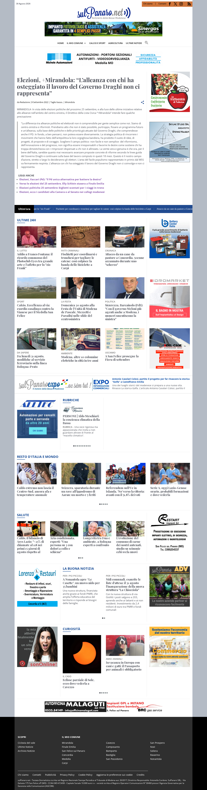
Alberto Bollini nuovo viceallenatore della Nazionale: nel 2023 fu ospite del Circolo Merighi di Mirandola (80, 586)
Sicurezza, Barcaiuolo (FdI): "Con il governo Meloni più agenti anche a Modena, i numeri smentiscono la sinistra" (124, 312)
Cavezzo (110, 742)
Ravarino (155, 754)
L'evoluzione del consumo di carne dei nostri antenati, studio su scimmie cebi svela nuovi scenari (129, 545)
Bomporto (111, 750)
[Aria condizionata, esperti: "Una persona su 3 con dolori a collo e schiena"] (64, 528)
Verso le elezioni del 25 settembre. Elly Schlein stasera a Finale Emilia (61, 183)
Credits (140, 774)
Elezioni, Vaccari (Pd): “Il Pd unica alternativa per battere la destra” (60, 179)
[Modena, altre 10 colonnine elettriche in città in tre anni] (80, 339)
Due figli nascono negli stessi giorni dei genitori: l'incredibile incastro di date (125, 666)
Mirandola (70, 102)
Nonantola (156, 758)
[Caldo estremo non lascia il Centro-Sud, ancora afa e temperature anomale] (37, 473)
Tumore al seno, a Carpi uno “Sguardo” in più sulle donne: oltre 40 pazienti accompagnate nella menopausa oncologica (124, 586)
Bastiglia (110, 754)
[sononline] (37, 665)
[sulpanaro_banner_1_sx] (169, 605)
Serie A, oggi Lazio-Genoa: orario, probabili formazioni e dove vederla (169, 491)
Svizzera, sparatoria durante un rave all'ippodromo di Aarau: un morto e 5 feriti (80, 491)
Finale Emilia (69, 746)
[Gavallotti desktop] (103, 58)
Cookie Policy (85, 774)
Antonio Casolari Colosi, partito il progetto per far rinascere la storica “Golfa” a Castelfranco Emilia (151, 380)
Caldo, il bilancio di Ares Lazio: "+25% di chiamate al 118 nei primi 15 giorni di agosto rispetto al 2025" (30, 545)
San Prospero (157, 742)
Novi (152, 746)
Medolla (66, 758)
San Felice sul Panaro (73, 750)
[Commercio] (169, 665)
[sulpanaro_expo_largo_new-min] (103, 706)
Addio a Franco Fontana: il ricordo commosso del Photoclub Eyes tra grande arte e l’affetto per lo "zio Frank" (35, 261)
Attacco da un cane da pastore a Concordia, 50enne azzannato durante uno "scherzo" (124, 259)
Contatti (162, 4)
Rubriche (71, 400)
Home (60, 43)
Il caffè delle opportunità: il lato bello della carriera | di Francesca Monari (81, 419)
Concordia (67, 754)
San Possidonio (114, 758)
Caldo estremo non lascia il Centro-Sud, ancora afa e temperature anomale (35, 491)
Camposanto (113, 746)
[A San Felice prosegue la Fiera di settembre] (124, 339)
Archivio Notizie (26, 750)
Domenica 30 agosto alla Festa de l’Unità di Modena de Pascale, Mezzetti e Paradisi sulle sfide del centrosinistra (79, 312)
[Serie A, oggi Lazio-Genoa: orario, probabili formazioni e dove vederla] (170, 473)
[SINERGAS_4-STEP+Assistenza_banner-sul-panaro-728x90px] (103, 35)
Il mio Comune (75, 43)
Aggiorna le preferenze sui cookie (114, 774)
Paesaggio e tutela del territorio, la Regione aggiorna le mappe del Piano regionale (78, 668)
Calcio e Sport (97, 43)
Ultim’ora (24, 209)
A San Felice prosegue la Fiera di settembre (122, 358)
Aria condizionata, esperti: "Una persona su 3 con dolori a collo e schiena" (62, 545)
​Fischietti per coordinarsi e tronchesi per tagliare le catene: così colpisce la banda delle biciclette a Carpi (79, 209)
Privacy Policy (67, 774)
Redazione (25, 102)
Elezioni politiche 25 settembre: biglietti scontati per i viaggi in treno (61, 187)
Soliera (154, 750)
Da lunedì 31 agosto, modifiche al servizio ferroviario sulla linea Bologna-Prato (32, 361)
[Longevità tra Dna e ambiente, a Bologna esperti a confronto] (97, 528)
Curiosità (71, 629)
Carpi (65, 763)
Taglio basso (56, 102)
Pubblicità (50, 774)
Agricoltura (115, 43)
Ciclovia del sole (26, 742)
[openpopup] (190, 43)
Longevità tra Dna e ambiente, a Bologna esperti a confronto (97, 541)
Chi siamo (148, 4)
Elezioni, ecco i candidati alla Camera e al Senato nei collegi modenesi (62, 192)
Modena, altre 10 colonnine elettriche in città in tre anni (79, 358)
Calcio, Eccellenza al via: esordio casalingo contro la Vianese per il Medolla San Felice (35, 310)
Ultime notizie (134, 43)
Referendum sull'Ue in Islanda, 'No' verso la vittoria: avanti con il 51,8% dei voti (125, 491)
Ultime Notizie (25, 746)
